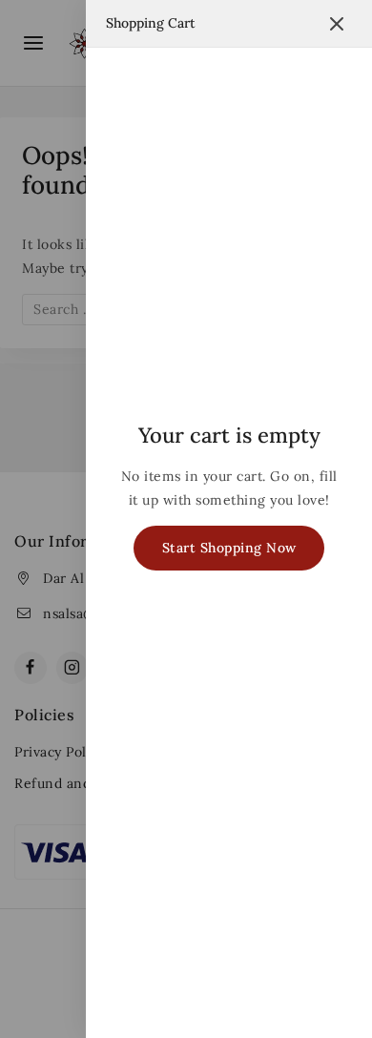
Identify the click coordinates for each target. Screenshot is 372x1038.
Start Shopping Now (229, 547)
